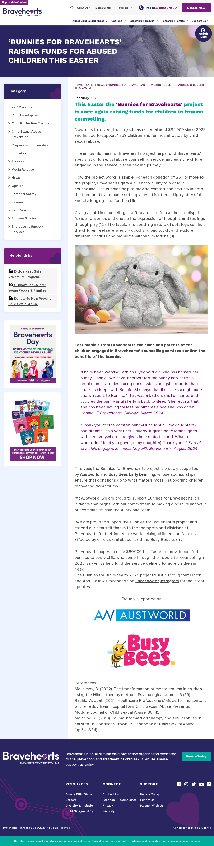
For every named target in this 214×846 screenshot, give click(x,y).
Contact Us (111, 794)
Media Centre (103, 7)
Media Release (22, 169)
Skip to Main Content (14, 2)
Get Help (116, 20)
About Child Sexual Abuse (88, 20)
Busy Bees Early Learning (132, 474)
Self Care (18, 210)
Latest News (95, 84)
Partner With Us (151, 805)
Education (19, 153)
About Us (82, 7)
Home (79, 84)
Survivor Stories (23, 218)
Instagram (169, 581)
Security (109, 811)
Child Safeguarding (79, 811)
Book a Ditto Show (78, 794)
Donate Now (196, 7)
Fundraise (147, 800)
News (15, 177)
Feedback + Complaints (119, 800)
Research (18, 202)
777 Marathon (22, 107)
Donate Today (196, 756)
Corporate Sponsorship (29, 145)
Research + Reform (173, 20)
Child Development (26, 115)
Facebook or (147, 581)
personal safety (23, 194)
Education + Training (142, 20)
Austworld (89, 474)
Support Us (199, 20)
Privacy (108, 805)
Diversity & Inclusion (80, 805)
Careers (123, 7)
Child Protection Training (30, 123)
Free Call (161, 7)
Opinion (17, 186)
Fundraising (20, 161)
